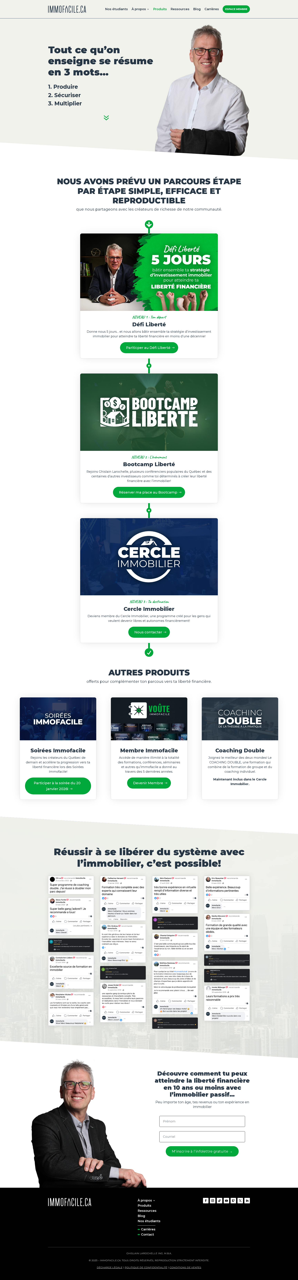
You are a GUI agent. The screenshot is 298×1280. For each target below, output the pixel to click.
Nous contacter (148, 632)
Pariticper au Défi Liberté (148, 348)
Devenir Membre (148, 783)
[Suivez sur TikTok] (219, 1200)
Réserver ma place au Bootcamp (148, 492)
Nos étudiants (116, 9)
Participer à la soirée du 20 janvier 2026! (57, 786)
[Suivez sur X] (240, 1200)
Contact (147, 1234)
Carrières (212, 9)
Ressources (180, 9)
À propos (139, 9)
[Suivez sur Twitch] (233, 1200)
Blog (197, 9)
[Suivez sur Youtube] (226, 1200)
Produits (160, 9)
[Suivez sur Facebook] (205, 1200)
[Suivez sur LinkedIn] (247, 1200)
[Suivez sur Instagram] (212, 1200)
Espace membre (236, 9)
